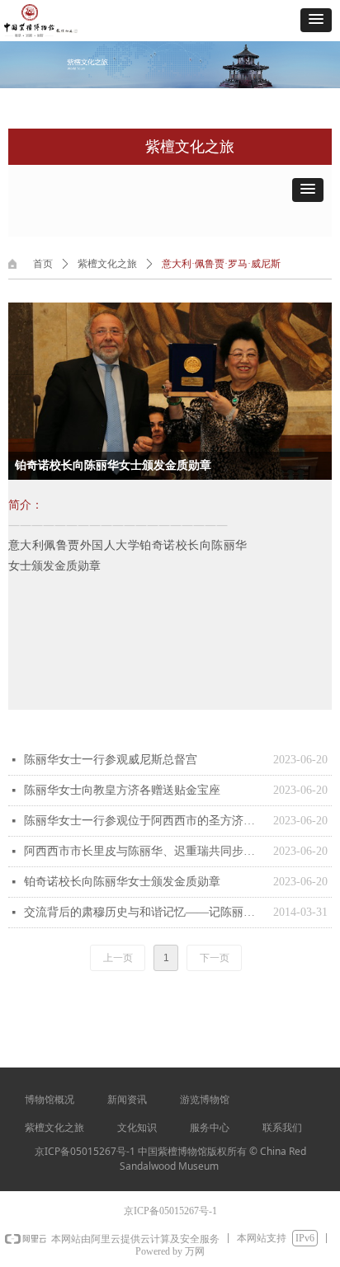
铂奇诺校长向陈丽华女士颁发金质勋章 (122, 881)
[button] (316, 20)
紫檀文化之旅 (107, 264)
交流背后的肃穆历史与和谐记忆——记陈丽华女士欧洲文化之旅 (144, 912)
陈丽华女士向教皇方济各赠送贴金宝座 (122, 790)
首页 (43, 264)
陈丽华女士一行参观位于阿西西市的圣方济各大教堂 (144, 820)
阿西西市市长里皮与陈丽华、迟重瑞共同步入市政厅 (144, 851)
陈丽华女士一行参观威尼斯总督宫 (110, 759)
